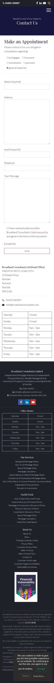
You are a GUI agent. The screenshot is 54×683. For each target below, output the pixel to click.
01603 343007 (12, 3)
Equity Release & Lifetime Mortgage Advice (27, 475)
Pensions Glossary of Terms (27, 508)
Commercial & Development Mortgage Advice (27, 478)
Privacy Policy (27, 544)
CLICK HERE (30, 622)
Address (8, 97)
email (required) (12, 149)
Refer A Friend (27, 550)
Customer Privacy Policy (27, 547)
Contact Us (27, 557)
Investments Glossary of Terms (27, 512)
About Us (27, 533)
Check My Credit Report (27, 522)
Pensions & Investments (27, 488)
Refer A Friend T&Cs (27, 553)
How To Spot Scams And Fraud (27, 498)
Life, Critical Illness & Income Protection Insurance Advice (27, 481)
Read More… (39, 676)
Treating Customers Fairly (27, 540)
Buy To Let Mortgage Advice (27, 465)
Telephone (9, 162)
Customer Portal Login (27, 560)
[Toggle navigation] (49, 10)
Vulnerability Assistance (27, 567)
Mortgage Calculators (27, 471)
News (27, 537)
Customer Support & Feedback (27, 564)
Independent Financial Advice (27, 485)
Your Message (11, 176)
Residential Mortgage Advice (27, 461)
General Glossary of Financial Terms (27, 502)
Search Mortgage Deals (27, 468)
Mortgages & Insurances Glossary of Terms (27, 505)
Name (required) (12, 81)
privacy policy (41, 232)
